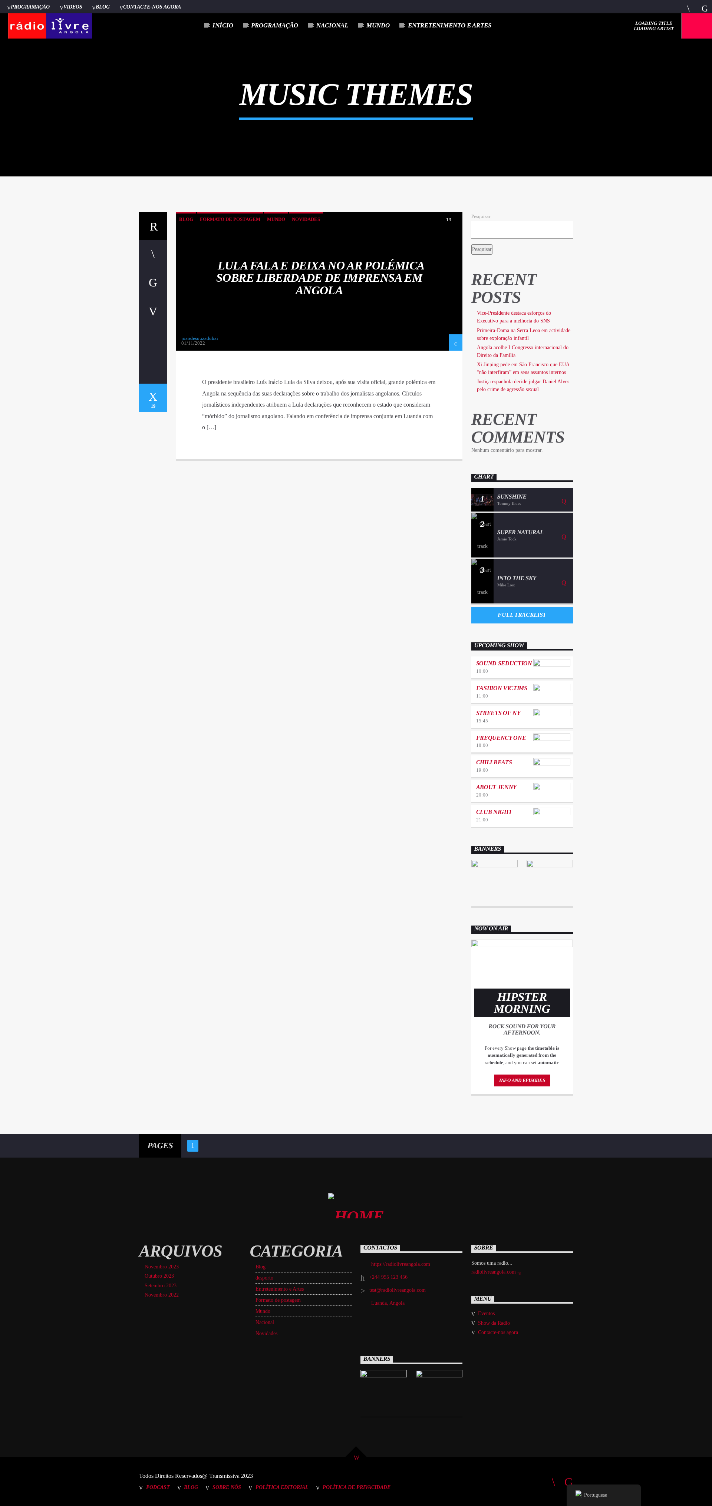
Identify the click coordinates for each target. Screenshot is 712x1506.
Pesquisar (480, 216)
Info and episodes (522, 1080)
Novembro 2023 (162, 1267)
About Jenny (496, 787)
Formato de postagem (230, 219)
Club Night (494, 812)
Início (222, 25)
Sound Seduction (504, 663)
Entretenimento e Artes (449, 25)
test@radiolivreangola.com (397, 1290)
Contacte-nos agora (152, 7)
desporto (264, 1278)
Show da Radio (494, 1323)
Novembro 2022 (162, 1295)
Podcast (158, 1487)
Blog (103, 7)
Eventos (486, 1313)
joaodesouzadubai (199, 338)
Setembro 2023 (161, 1285)
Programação (30, 7)
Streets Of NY (498, 713)
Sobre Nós (226, 1487)
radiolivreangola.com (494, 1272)
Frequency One (501, 738)
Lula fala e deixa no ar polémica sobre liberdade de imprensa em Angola (320, 278)
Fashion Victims (501, 688)
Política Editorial (282, 1487)
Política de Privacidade (356, 1487)
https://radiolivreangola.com (400, 1264)
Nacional (332, 25)
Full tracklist (522, 615)
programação (274, 25)
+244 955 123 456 (388, 1277)
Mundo (378, 25)
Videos (72, 7)
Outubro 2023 (159, 1276)
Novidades (306, 219)
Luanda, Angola (388, 1303)
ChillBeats (494, 762)
